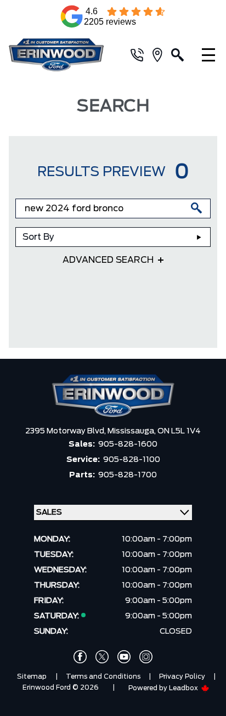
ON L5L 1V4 (179, 431)
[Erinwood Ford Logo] (61, 54)
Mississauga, (132, 431)
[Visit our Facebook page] (80, 656)
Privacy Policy (182, 676)
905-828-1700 (127, 475)
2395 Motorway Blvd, (66, 431)
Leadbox (184, 688)
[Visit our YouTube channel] (124, 656)
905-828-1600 (127, 444)
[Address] (161, 55)
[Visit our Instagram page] (145, 656)
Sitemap (32, 676)
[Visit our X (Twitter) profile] (102, 656)
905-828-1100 (131, 460)
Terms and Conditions (103, 676)
